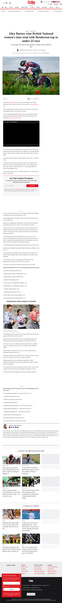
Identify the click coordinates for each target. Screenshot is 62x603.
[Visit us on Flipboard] (59, 2)
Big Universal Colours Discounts (14, 11)
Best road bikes (37, 566)
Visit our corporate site (46, 599)
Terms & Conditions (10, 594)
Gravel (38, 7)
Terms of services (19, 189)
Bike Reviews (51, 568)
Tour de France (24, 566)
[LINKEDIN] (14, 427)
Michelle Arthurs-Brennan (26, 50)
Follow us (30, 98)
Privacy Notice (7, 190)
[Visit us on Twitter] (54, 2)
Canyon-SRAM (13, 102)
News (5, 7)
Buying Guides (24, 7)
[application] (21, 133)
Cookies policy (26, 587)
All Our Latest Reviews (52, 566)
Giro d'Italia (23, 568)
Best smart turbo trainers (39, 571)
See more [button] (21, 211)
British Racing (33, 31)
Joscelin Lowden (32, 236)
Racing (11, 7)
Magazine (44, 7)
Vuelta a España (24, 571)
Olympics (23, 573)
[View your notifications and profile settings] (10, 3)
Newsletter (37, 98)
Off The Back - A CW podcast (43, 11)
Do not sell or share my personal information (31, 589)
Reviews (17, 7)
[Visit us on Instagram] (52, 2)
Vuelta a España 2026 (29, 11)
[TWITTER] (10, 427)
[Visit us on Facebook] (55, 2)
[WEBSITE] (16, 427)
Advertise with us (35, 587)
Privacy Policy (16, 593)
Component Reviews (52, 571)
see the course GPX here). (15, 117)
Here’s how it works (45, 53)
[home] (2, 7)
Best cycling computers (39, 573)
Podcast (51, 7)
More (57, 7)
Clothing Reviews (51, 573)
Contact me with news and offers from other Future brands (11, 586)
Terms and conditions (36, 585)
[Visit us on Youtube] (57, 2)
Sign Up (11, 589)
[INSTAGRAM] (12, 427)
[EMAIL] (18, 427)
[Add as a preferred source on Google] (31, 594)
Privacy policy (46, 585)
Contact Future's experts (24, 585)
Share (6, 98)
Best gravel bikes (38, 568)
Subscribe (55, 4)
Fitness (32, 7)
